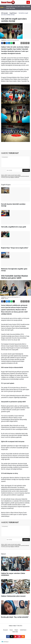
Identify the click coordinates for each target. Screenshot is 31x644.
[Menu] (28, 2)
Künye (11, 630)
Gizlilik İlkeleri (23, 630)
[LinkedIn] (9, 43)
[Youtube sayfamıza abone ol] (15, 636)
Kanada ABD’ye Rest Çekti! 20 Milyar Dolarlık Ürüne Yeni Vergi (18, 7)
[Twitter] (4, 43)
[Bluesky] (7, 43)
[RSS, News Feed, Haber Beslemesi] (23, 636)
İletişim (16, 630)
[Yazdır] (21, 43)
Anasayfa (5, 13)
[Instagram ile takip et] (19, 636)
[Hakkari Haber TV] (8, 2)
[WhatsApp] (11, 43)
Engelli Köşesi (13, 13)
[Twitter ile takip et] (12, 636)
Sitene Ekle (15, 631)
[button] (24, 43)
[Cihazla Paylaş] (14, 43)
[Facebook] (2, 43)
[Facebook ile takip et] (8, 636)
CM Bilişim (6, 641)
